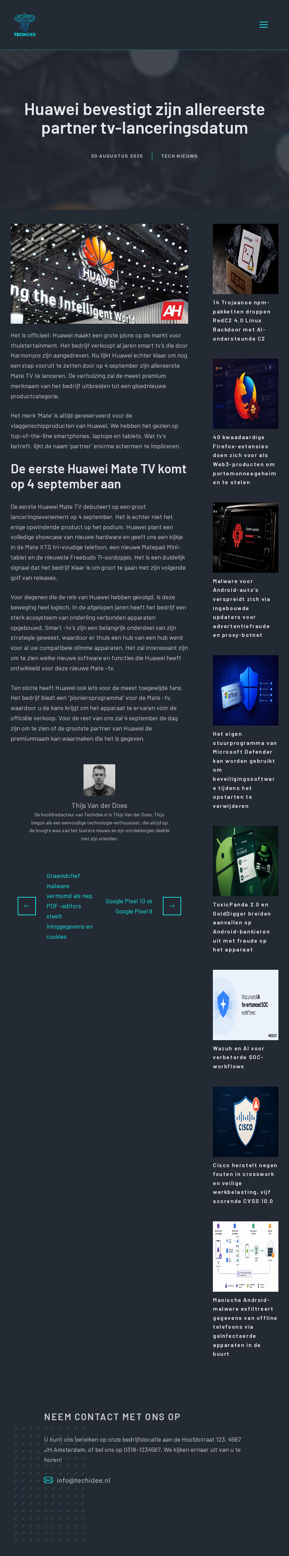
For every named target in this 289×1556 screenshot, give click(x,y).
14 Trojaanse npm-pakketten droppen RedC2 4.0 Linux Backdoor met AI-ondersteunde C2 (242, 320)
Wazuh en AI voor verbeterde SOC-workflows (239, 1057)
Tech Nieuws (179, 156)
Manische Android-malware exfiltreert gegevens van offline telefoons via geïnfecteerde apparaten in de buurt (245, 1326)
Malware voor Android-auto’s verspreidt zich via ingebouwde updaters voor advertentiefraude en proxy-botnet (241, 607)
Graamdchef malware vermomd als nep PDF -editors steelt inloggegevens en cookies (70, 906)
